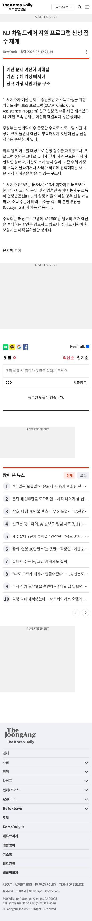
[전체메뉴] (87, 7)
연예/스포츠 (11, 789)
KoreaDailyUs (13, 826)
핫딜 (6, 817)
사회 (6, 762)
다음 (85, 612)
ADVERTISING (23, 884)
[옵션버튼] (86, 52)
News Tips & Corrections (44, 891)
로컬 (83, 475)
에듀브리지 (10, 835)
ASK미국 (9, 799)
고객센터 (21, 891)
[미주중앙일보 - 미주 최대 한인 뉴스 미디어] (17, 7)
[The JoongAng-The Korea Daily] (20, 735)
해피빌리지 (10, 872)
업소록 (7, 854)
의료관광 (9, 863)
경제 (6, 771)
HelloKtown (12, 808)
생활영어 (9, 845)
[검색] (80, 7)
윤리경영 (8, 891)
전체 (70, 475)
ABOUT (7, 884)
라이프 (7, 780)
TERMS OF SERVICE (71, 884)
